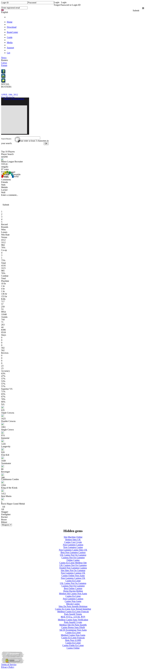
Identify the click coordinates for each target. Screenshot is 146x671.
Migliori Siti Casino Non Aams (73, 593)
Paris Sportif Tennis (73, 614)
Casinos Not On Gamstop (73, 557)
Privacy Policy (7, 667)
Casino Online (73, 648)
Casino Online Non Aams (73, 575)
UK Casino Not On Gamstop (73, 555)
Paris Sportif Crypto (73, 622)
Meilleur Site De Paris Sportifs (73, 625)
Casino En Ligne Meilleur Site (73, 562)
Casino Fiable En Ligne (73, 645)
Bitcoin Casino (73, 604)
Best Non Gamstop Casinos (73, 552)
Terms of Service (8, 664)
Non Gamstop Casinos (73, 544)
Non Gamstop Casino (73, 547)
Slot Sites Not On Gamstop (73, 570)
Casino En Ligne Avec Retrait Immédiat (73, 609)
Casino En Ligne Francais (73, 637)
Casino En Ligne (73, 580)
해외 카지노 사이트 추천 (73, 617)
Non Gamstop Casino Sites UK (73, 550)
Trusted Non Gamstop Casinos (73, 568)
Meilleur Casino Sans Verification (73, 619)
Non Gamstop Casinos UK (73, 573)
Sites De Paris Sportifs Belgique (73, 606)
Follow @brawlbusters (14, 99)
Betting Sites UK (73, 539)
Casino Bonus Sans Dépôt (73, 627)
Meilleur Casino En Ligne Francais (73, 611)
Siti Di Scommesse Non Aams (73, 630)
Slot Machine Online (73, 537)
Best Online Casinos (73, 588)
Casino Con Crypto (73, 542)
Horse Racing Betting (73, 591)
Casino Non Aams (73, 601)
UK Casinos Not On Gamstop (73, 565)
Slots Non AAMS (73, 640)
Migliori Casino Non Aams (73, 635)
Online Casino (73, 560)
